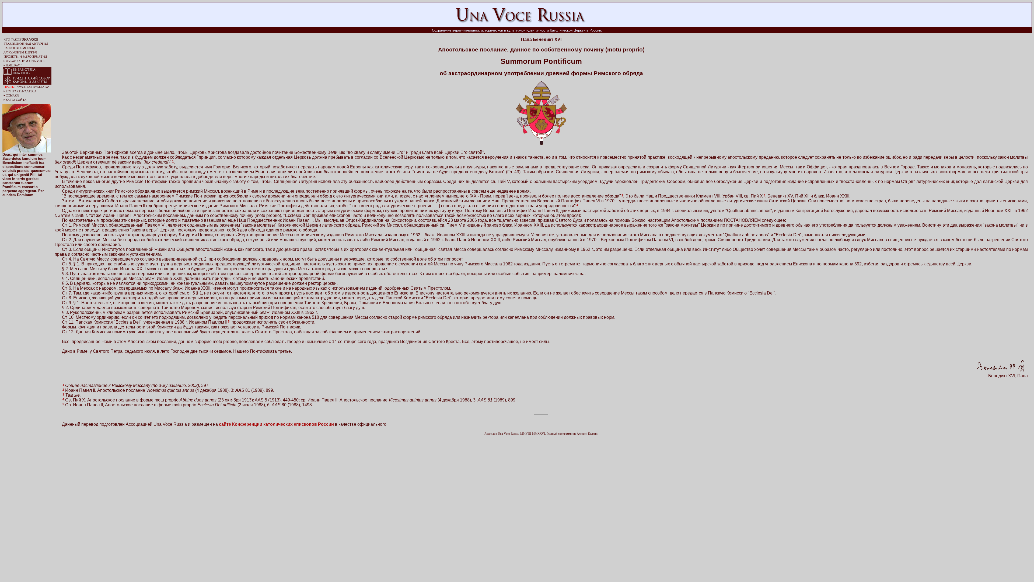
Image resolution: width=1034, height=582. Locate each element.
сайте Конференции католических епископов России (276, 424)
